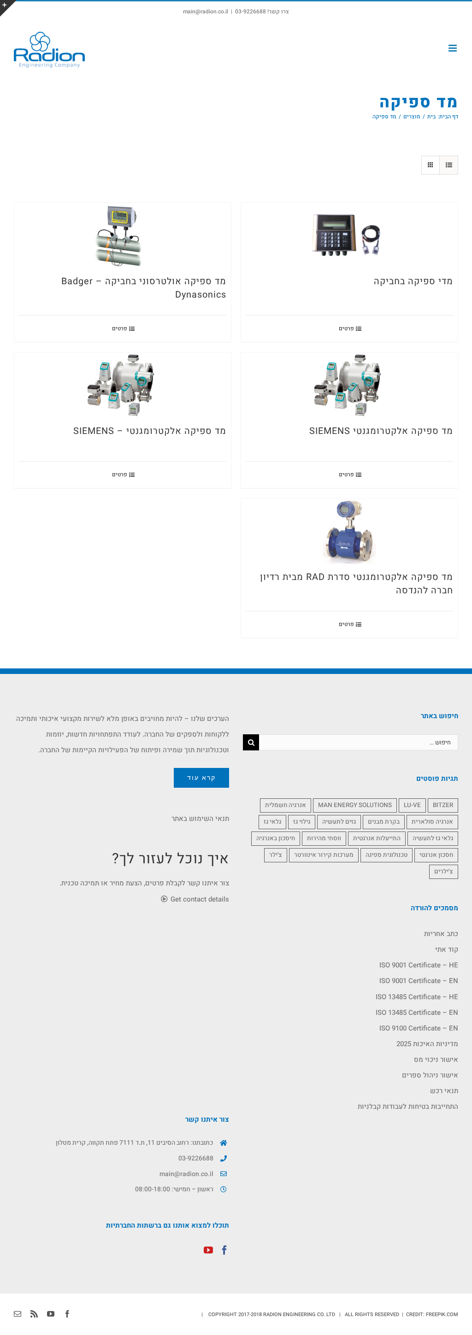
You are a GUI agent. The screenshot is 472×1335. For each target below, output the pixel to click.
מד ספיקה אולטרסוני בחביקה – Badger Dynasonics (143, 288)
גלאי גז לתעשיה (433, 838)
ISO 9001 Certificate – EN (418, 981)
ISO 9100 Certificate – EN (418, 1028)
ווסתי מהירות (324, 838)
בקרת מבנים (384, 821)
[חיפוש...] (358, 742)
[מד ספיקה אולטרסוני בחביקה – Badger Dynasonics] (122, 235)
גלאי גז (272, 821)
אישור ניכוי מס (436, 1059)
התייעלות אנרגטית (377, 838)
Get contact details (199, 899)
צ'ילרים (443, 871)
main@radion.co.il (205, 11)
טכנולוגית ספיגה (386, 855)
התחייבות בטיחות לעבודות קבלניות (408, 1106)
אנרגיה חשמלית (285, 805)
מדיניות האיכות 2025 (427, 1044)
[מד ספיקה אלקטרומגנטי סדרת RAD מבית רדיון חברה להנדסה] (349, 531)
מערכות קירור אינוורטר (324, 855)
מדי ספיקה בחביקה (413, 281)
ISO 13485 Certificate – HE (417, 997)
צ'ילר (275, 855)
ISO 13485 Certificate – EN (417, 1012)
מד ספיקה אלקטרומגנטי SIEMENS (381, 431)
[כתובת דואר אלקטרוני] (17, 1313)
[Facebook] (224, 1250)
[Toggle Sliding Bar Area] (8, 8)
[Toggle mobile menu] (453, 48)
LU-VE (412, 805)
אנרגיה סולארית (432, 821)
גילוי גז (301, 821)
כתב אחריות (441, 934)
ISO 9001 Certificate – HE (418, 965)
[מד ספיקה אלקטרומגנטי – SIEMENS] (122, 385)
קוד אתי (446, 949)
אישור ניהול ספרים (430, 1075)
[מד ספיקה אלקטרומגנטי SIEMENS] (349, 385)
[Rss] (34, 1313)
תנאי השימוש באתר (200, 819)
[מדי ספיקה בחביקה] (349, 235)
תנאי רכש (444, 1091)
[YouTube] (208, 1250)
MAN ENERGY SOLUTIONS (355, 805)
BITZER (443, 805)
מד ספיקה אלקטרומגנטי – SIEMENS (149, 431)
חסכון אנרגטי (436, 855)
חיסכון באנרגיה (275, 838)
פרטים (346, 328)
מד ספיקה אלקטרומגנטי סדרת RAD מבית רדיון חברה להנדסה (356, 583)
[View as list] (449, 165)
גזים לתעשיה (339, 821)
